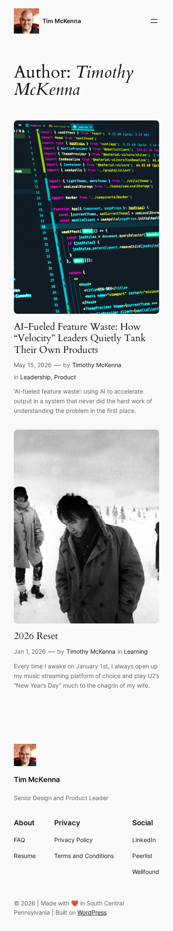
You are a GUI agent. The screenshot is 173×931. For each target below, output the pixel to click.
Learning (136, 651)
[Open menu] (154, 21)
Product (65, 377)
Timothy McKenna (96, 364)
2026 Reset (36, 636)
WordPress (92, 912)
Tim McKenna (61, 20)
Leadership (35, 377)
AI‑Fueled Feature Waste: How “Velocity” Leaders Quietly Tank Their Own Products (80, 338)
